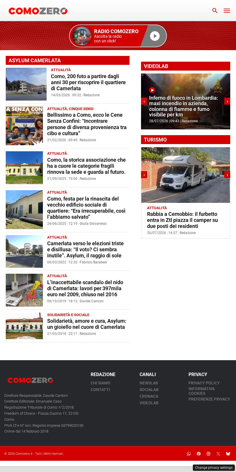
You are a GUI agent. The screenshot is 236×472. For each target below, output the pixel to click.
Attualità (61, 70)
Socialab (149, 389)
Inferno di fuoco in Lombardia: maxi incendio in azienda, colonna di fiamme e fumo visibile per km (183, 106)
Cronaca (149, 396)
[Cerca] (215, 10)
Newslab (149, 383)
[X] (218, 453)
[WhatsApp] (189, 453)
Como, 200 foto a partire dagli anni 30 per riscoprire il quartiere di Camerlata (88, 82)
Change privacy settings (214, 468)
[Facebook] (198, 453)
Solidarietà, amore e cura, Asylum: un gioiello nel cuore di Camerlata (86, 324)
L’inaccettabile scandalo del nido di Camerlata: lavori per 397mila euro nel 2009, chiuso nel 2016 (85, 288)
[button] (118, 35)
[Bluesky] (228, 453)
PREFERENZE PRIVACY (209, 399)
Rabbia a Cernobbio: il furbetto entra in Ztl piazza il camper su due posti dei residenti (182, 220)
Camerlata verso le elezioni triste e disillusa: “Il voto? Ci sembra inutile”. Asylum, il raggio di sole (85, 249)
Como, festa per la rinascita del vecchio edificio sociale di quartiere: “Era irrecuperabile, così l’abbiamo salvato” (86, 208)
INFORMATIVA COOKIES (202, 391)
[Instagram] (208, 453)
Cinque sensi (81, 109)
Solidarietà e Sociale (68, 315)
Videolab (149, 403)
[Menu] (227, 11)
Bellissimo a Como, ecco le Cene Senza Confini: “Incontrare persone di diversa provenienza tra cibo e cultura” (87, 124)
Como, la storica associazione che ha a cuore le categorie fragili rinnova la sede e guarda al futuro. (86, 166)
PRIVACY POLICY (204, 383)
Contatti (100, 389)
